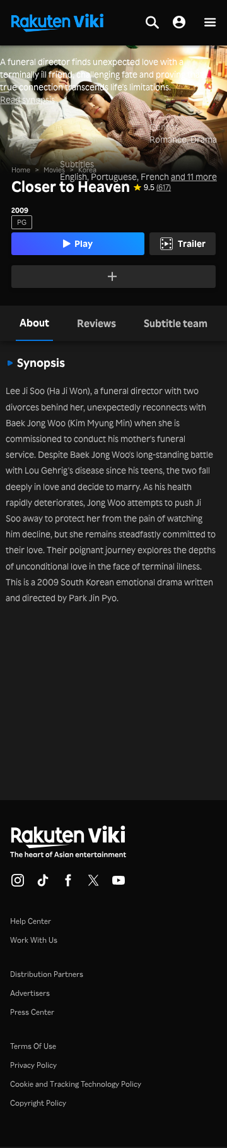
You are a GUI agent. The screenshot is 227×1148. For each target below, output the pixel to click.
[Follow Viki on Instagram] (17, 884)
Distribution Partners (46, 974)
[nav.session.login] (179, 23)
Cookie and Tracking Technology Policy (75, 1084)
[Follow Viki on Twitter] (93, 884)
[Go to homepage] (57, 21)
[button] (210, 23)
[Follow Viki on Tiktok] (42, 884)
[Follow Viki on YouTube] (118, 884)
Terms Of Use (33, 1046)
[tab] (34, 323)
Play (83, 243)
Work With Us (33, 940)
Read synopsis (27, 100)
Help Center (30, 921)
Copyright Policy (38, 1103)
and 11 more (194, 177)
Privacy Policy (33, 1065)
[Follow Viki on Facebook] (68, 884)
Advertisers (30, 993)
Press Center (32, 1012)
